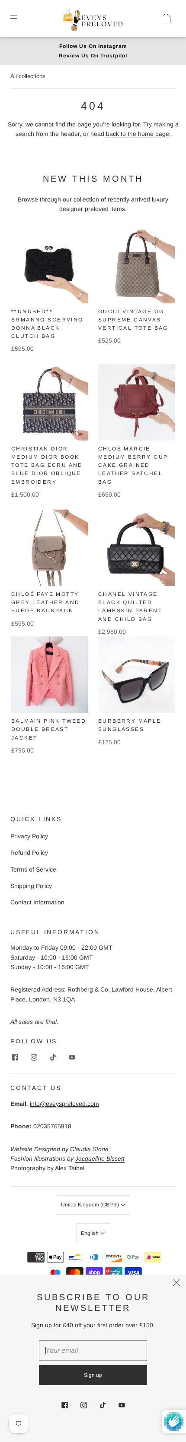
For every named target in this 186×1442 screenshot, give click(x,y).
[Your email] (93, 1350)
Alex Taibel (69, 1168)
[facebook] (14, 1057)
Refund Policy (29, 852)
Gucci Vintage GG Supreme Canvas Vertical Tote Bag (133, 320)
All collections (27, 76)
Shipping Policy (31, 885)
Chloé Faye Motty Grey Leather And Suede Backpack (45, 602)
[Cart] (166, 18)
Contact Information (37, 902)
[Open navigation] (19, 18)
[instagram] (33, 1057)
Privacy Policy (29, 836)
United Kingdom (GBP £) (90, 1205)
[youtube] (71, 1057)
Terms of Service (33, 869)
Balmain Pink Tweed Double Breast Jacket (48, 729)
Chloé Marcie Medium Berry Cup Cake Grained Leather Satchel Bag (133, 465)
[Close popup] (176, 1284)
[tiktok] (52, 1057)
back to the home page (137, 133)
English (90, 1233)
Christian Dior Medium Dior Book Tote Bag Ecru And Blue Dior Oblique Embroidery (47, 465)
